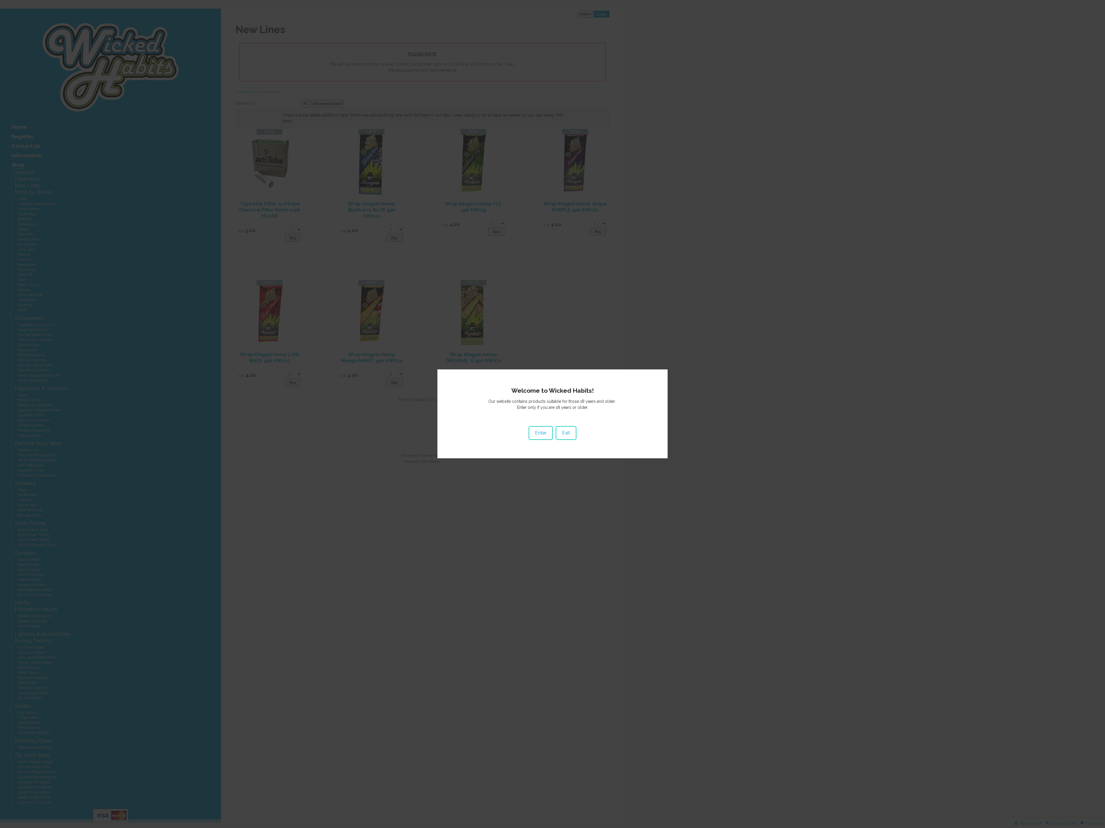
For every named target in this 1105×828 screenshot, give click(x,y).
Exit (566, 433)
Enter (540, 433)
